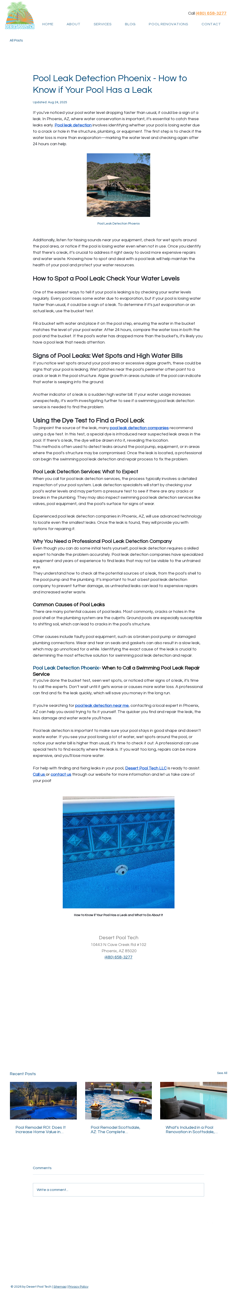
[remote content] (118, 1008)
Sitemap (59, 1286)
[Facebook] (210, 1225)
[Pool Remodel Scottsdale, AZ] (118, 1100)
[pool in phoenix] (43, 1100)
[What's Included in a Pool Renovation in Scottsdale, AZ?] (193, 1100)
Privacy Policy (78, 1286)
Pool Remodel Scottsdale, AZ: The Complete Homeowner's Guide (115, 1129)
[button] (102, 24)
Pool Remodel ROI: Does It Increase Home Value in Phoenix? (41, 1129)
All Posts (16, 40)
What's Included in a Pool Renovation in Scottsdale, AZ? (190, 1129)
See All (222, 1073)
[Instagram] (218, 1225)
